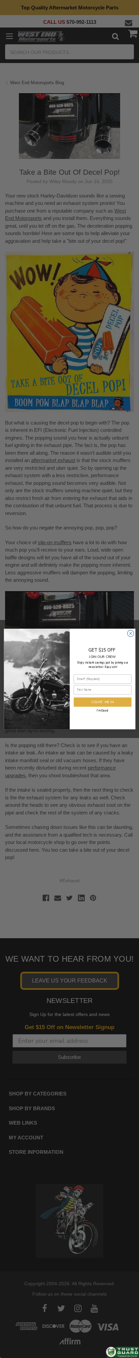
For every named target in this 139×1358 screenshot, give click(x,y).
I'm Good (102, 710)
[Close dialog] (130, 633)
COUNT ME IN (102, 702)
